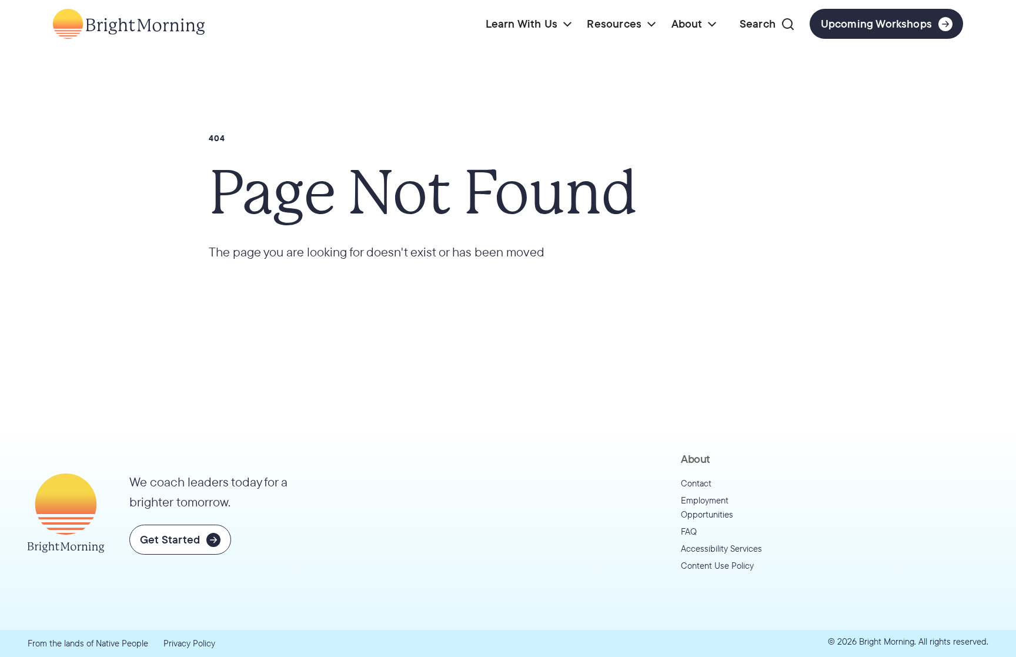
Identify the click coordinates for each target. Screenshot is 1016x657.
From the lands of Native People (88, 643)
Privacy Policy (189, 643)
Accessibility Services (721, 548)
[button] (529, 23)
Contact (696, 483)
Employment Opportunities (707, 508)
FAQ (689, 531)
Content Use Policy (717, 565)
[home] (129, 24)
